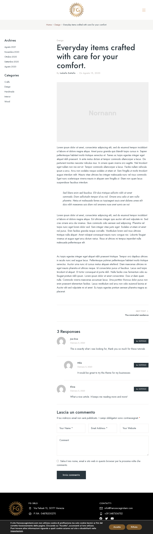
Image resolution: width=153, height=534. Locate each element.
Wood (7, 101)
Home (49, 24)
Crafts (7, 81)
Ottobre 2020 (10, 56)
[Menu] (144, 10)
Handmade (9, 91)
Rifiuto (134, 527)
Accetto (117, 527)
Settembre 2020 (11, 61)
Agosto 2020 (10, 66)
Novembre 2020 (11, 51)
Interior (7, 96)
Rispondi (142, 341)
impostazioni (16, 531)
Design (58, 24)
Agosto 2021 (10, 47)
